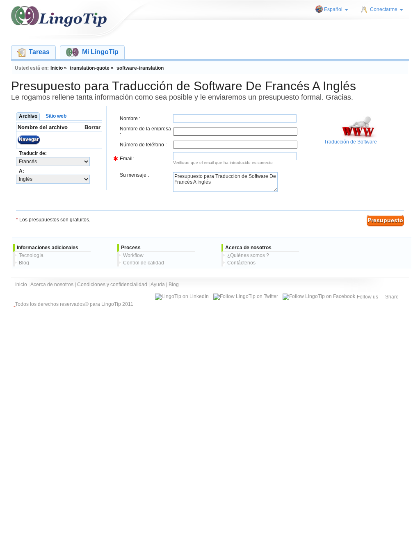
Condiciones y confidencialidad (112, 284)
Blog (24, 263)
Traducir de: (33, 153)
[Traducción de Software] (358, 137)
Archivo (28, 116)
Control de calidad (143, 263)
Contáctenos (241, 263)
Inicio (21, 284)
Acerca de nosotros (51, 284)
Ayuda (158, 284)
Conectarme (383, 9)
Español (333, 9)
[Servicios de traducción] (59, 16)
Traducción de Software (350, 142)
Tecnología (31, 255)
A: (21, 171)
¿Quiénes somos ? (248, 255)
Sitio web (56, 116)
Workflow (133, 255)
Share (392, 297)
